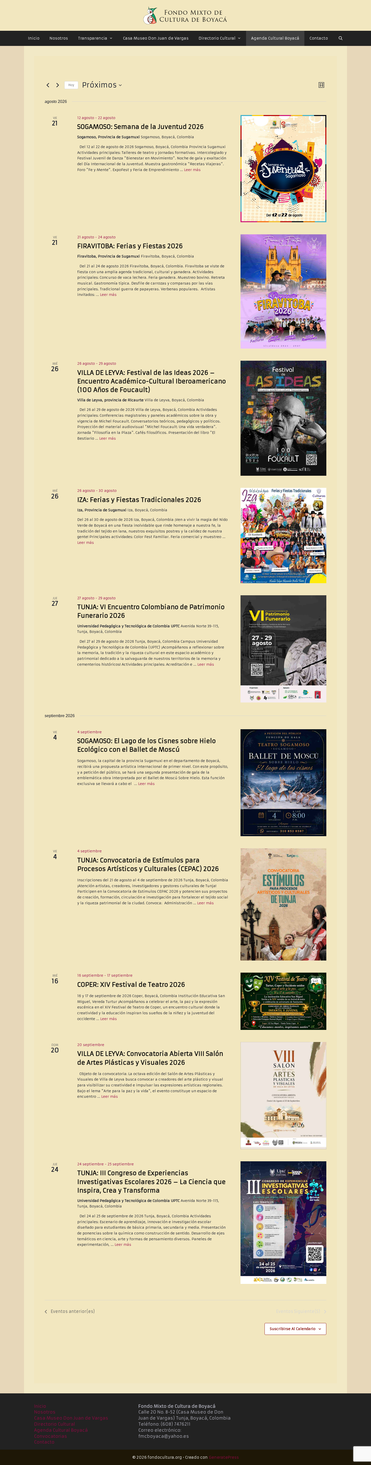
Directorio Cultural (217, 38)
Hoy (71, 85)
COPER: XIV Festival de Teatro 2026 (131, 985)
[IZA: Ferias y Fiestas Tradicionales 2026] (283, 535)
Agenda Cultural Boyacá (275, 38)
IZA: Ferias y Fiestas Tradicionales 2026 (139, 500)
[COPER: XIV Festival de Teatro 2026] (283, 1001)
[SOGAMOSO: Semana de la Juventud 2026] (283, 168)
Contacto (318, 38)
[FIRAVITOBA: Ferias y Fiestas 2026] (283, 291)
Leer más (192, 169)
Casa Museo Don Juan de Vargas (156, 38)
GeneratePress (224, 1457)
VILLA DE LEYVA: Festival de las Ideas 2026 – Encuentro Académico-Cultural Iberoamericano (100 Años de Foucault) (151, 381)
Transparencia (92, 38)
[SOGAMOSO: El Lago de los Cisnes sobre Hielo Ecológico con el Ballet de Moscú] (283, 782)
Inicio (33, 38)
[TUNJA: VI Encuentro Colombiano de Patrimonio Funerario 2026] (283, 648)
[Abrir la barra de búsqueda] (340, 38)
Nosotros (58, 38)
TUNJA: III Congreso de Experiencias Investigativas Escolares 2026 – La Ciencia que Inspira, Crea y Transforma (151, 1181)
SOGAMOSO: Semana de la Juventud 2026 (140, 127)
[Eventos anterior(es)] (48, 85)
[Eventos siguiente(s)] (58, 85)
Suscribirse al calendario (292, 1329)
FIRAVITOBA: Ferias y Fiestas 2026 (130, 246)
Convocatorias (50, 1436)
